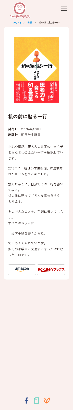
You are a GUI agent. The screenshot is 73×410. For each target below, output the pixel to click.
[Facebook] (26, 400)
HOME (17, 22)
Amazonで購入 (22, 269)
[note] (36, 400)
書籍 (29, 22)
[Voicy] (47, 400)
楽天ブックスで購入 (51, 269)
